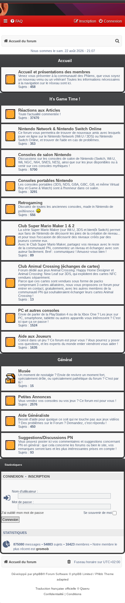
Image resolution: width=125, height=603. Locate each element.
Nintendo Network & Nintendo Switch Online (59, 129)
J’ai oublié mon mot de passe (22, 512)
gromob (42, 549)
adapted (63, 579)
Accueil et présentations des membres (54, 72)
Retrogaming (30, 202)
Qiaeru (85, 588)
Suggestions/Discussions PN (45, 437)
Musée (24, 371)
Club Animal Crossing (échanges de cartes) (59, 266)
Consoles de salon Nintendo (44, 154)
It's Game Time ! (64, 99)
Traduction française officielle (55, 588)
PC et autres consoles (38, 310)
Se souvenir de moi (98, 512)
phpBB (38, 574)
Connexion (13, 476)
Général (65, 359)
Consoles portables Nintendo (45, 180)
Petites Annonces (34, 397)
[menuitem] (16, 21)
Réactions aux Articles (39, 110)
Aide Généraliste (33, 415)
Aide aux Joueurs (34, 336)
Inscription (39, 476)
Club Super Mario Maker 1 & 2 (46, 226)
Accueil (65, 60)
